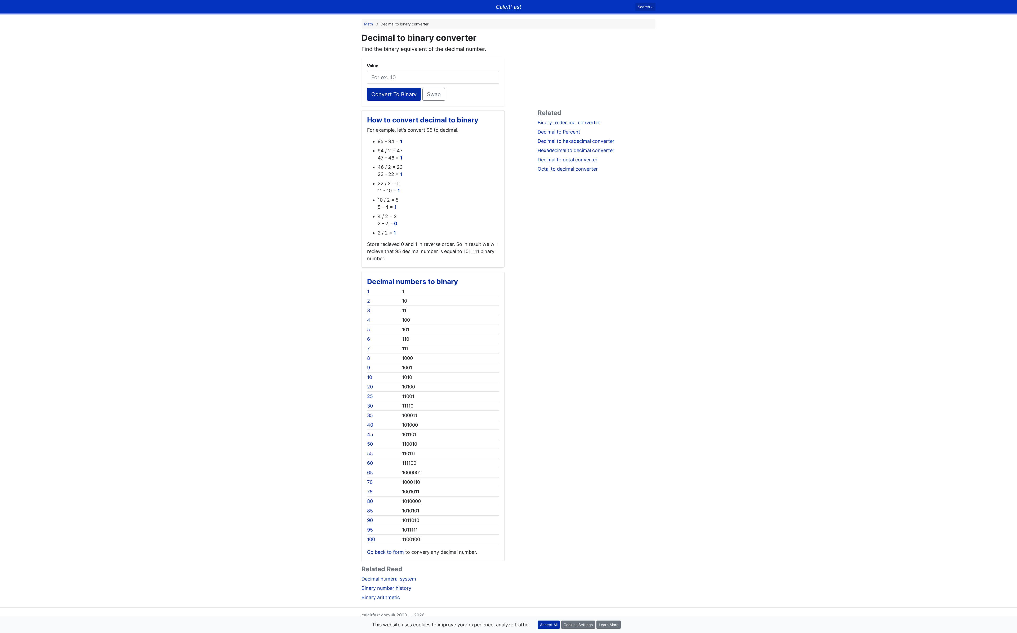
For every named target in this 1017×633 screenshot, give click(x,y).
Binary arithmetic (381, 597)
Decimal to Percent (559, 132)
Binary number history (386, 588)
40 (370, 425)
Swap (434, 94)
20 (370, 386)
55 (370, 453)
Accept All (548, 624)
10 (369, 377)
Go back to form (385, 552)
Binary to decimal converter (569, 122)
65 (370, 472)
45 (370, 434)
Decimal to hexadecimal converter (576, 141)
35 (370, 415)
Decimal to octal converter (567, 159)
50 (370, 444)
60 (370, 463)
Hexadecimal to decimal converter (576, 150)
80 (370, 501)
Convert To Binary (394, 94)
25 (370, 396)
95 (370, 530)
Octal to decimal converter (568, 169)
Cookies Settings (578, 624)
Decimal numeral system (389, 579)
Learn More (608, 624)
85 (370, 511)
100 (371, 539)
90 (370, 520)
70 (370, 482)
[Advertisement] (596, 70)
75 (370, 491)
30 (370, 406)
